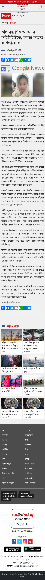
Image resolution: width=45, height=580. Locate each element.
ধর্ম (3, 459)
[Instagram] (25, 541)
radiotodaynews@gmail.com (26, 566)
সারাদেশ (12, 22)
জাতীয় (4, 440)
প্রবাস (27, 459)
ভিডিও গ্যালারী (30, 483)
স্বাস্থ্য (26, 454)
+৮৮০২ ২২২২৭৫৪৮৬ (24, 563)
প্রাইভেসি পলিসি (9, 496)
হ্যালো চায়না (29, 464)
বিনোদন (28, 444)
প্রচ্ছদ (4, 22)
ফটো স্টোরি (29, 478)
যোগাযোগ (24, 493)
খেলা (26, 440)
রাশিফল (5, 478)
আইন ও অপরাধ (8, 483)
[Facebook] (14, 541)
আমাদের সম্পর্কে (9, 493)
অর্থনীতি (5, 449)
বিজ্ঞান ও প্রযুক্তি (8, 473)
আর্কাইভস (28, 473)
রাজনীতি (5, 444)
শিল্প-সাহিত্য (29, 468)
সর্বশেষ (5, 435)
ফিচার (4, 468)
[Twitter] (19, 541)
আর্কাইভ (6, 499)
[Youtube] (30, 541)
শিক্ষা (26, 449)
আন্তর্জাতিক (29, 435)
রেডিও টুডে (14, 574)
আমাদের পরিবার (26, 496)
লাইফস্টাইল (6, 464)
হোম (4, 430)
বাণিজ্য (4, 454)
